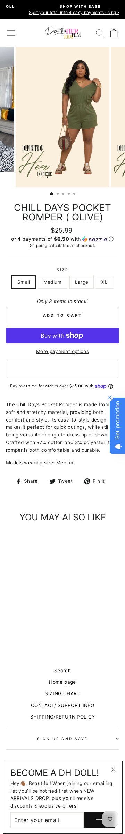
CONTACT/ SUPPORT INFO (62, 705)
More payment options (62, 351)
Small (23, 282)
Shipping (39, 245)
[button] (62, 239)
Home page (62, 682)
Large (82, 282)
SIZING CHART (62, 693)
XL (104, 282)
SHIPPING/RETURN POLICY (62, 717)
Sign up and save (62, 739)
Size (62, 269)
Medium (52, 282)
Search (62, 670)
